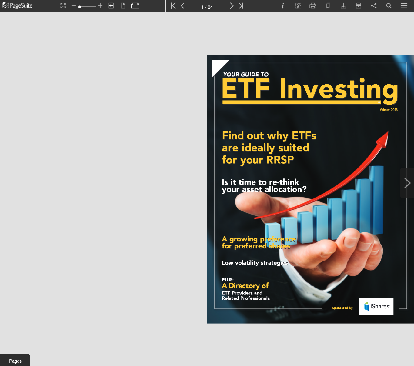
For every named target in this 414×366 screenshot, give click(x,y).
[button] (15, 360)
